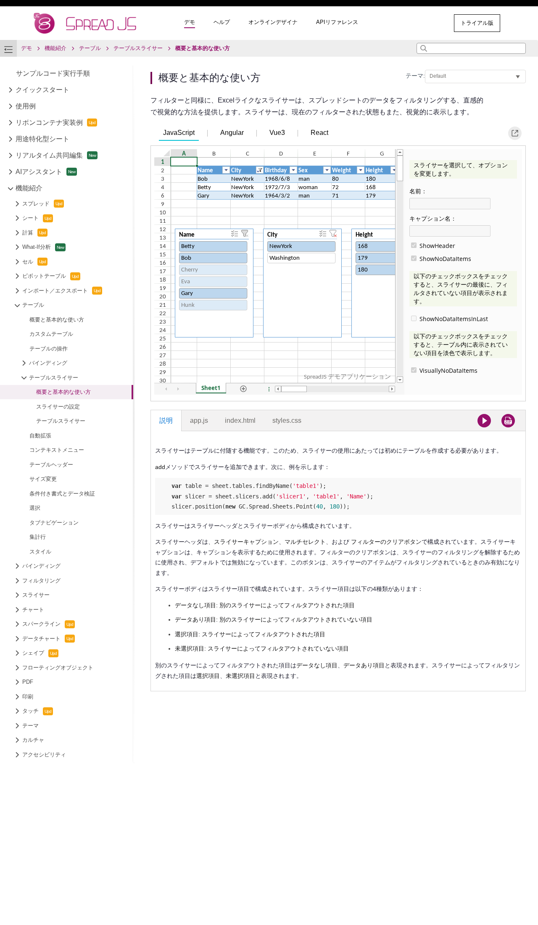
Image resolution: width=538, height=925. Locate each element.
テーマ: (415, 75)
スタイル (40, 551)
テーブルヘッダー (51, 464)
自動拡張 (40, 435)
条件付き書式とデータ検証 (62, 493)
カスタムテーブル (51, 334)
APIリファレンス (337, 22)
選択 (34, 508)
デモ (189, 22)
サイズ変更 (43, 479)
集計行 (37, 537)
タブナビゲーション (54, 522)
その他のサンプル (413, 23)
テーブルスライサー (60, 421)
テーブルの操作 (48, 348)
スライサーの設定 (58, 406)
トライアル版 (477, 23)
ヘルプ (222, 22)
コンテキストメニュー (56, 450)
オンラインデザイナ (273, 22)
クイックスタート (42, 89)
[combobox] (471, 48)
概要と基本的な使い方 (56, 319)
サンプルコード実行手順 (53, 73)
